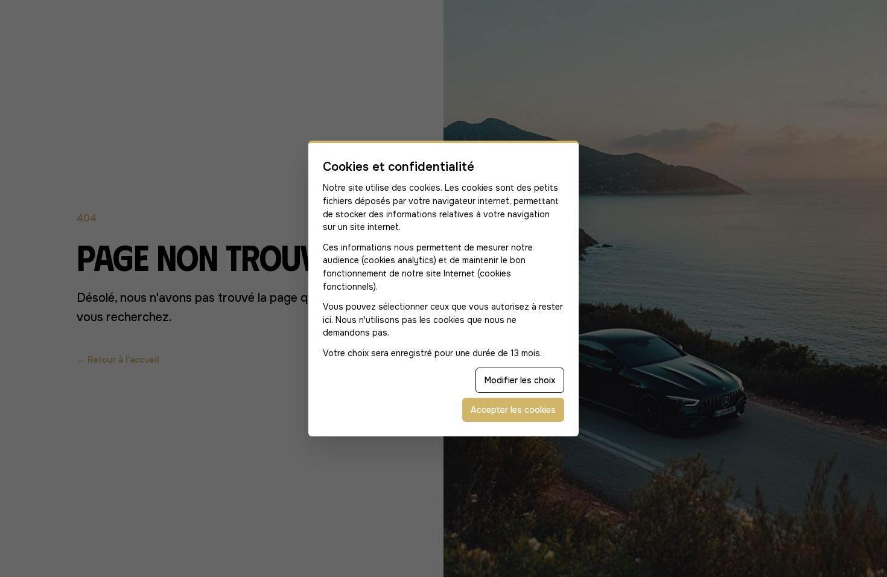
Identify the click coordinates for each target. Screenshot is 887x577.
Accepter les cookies (513, 409)
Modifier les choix (520, 380)
